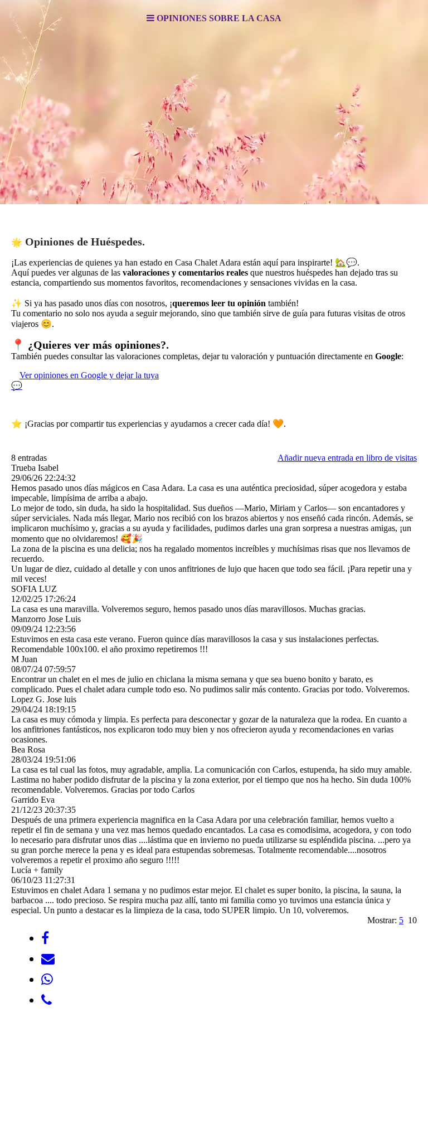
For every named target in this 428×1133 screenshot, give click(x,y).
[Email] (48, 959)
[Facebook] (45, 938)
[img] (214, 120)
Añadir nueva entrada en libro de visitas (347, 457)
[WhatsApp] (47, 979)
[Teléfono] (46, 1000)
